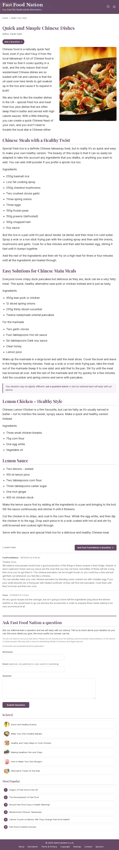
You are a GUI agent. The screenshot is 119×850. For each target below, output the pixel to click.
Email (30, 664)
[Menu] (114, 7)
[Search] (108, 7)
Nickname (7, 652)
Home (5, 18)
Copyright (65, 846)
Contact (88, 846)
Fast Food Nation (22, 5)
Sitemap (77, 846)
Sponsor (100, 846)
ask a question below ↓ (58, 386)
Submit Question (16, 705)
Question (6, 676)
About (21, 846)
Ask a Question (12, 42)
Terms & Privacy (49, 846)
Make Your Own (19, 18)
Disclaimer (33, 846)
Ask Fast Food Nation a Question (94, 547)
